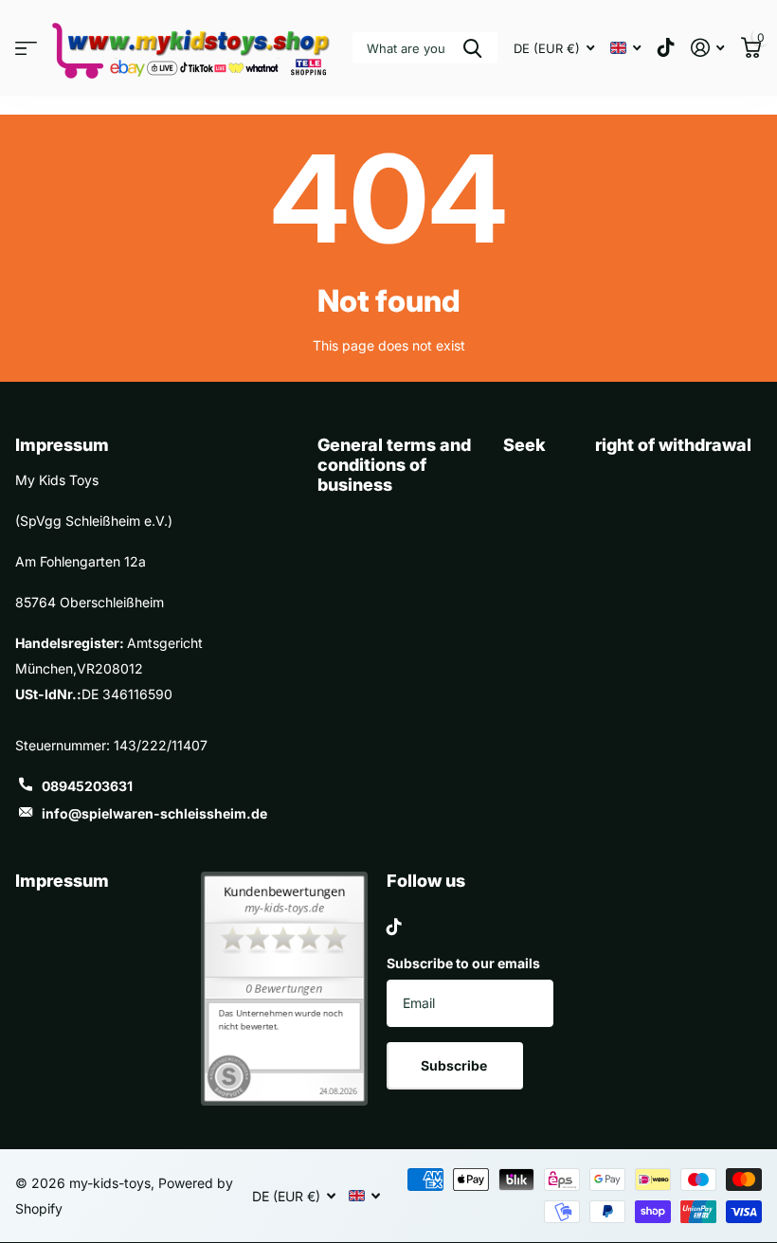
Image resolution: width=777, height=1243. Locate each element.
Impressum (62, 881)
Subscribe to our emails (463, 963)
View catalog (26, 48)
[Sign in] (707, 48)
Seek (524, 445)
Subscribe (455, 1065)
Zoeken (472, 47)
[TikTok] (394, 926)
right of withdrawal (673, 445)
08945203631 (87, 786)
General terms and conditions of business (394, 464)
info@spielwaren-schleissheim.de (154, 813)
